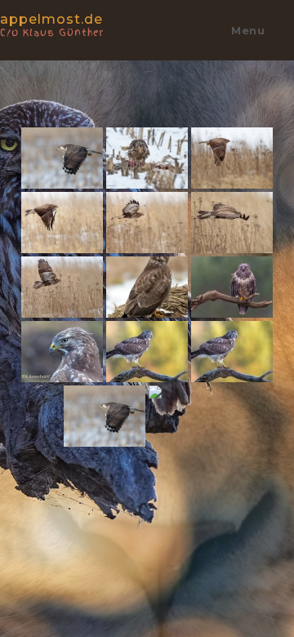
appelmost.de (52, 24)
